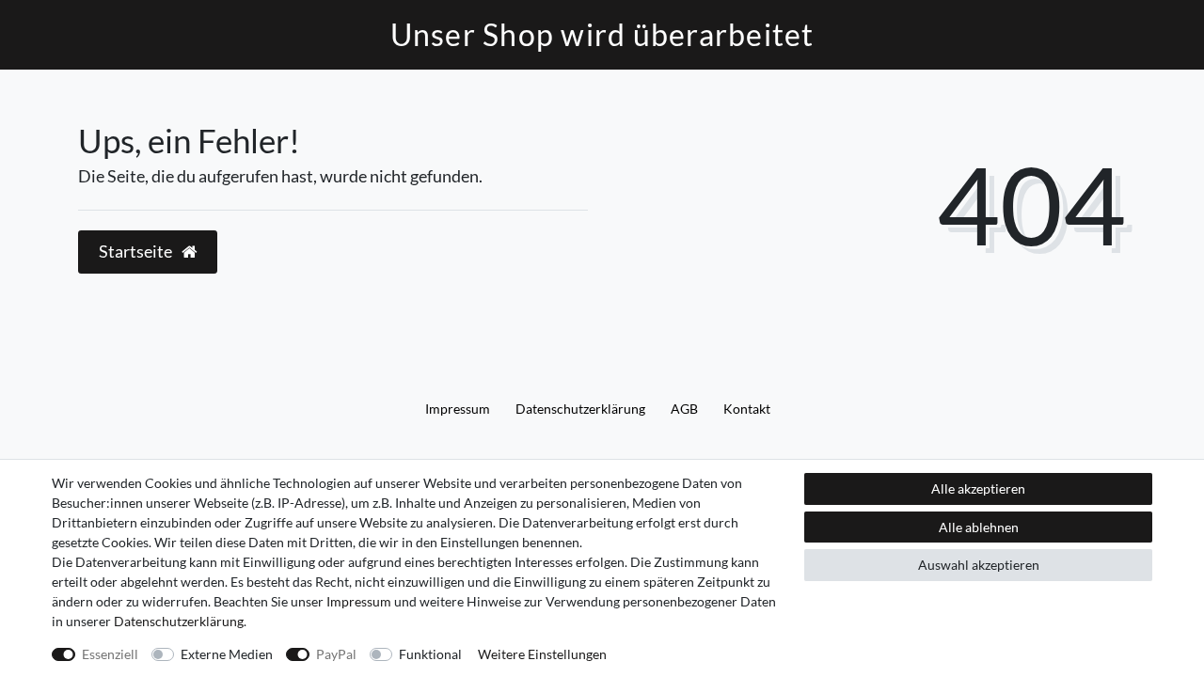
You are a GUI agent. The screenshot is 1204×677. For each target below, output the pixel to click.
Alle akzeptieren (978, 488)
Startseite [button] (137, 251)
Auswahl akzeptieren (978, 565)
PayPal (336, 654)
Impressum (457, 409)
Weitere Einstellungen (542, 654)
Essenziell (110, 654)
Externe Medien (227, 654)
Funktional (430, 654)
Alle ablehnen (979, 527)
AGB (684, 409)
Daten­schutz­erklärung (580, 409)
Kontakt (746, 409)
